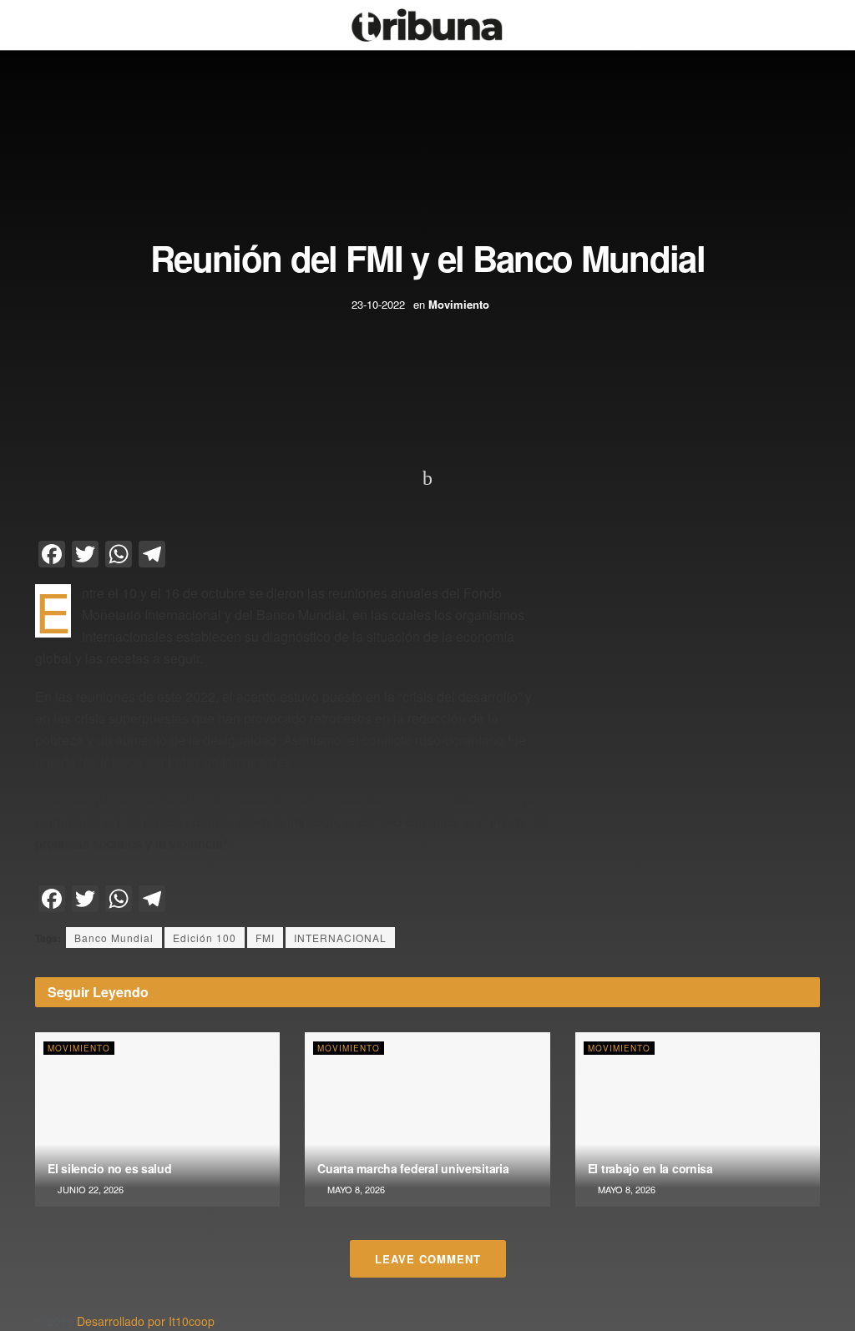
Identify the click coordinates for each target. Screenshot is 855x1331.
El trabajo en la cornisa (650, 1168)
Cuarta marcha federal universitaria (412, 1168)
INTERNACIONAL (340, 937)
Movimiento (458, 304)
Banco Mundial (114, 937)
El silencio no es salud (110, 1168)
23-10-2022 (378, 304)
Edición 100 (204, 937)
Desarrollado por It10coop (146, 1321)
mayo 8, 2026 (355, 1189)
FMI (265, 937)
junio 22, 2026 (89, 1189)
